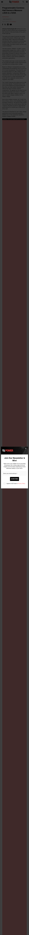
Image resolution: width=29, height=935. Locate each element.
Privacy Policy (21, 483)
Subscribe (14, 479)
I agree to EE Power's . (15, 483)
